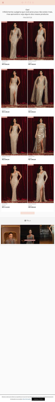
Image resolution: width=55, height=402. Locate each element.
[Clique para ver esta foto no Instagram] (10, 234)
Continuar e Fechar (38, 399)
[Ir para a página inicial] (27, 4)
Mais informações (27, 399)
